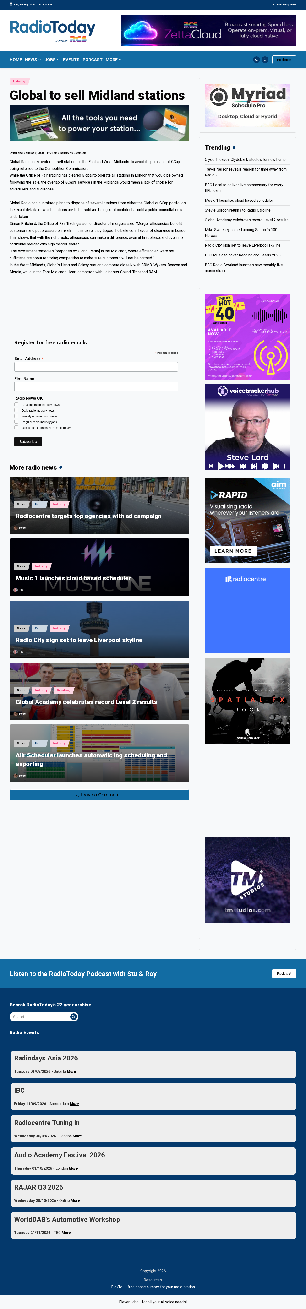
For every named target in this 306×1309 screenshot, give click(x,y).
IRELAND (282, 4)
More (71, 1071)
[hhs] (247, 700)
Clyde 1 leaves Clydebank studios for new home (245, 159)
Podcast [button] (284, 973)
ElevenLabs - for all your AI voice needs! (153, 1302)
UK (273, 4)
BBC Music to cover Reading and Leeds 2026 (243, 255)
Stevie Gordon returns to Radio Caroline (238, 210)
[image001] (247, 336)
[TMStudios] (247, 879)
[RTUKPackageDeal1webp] (99, 123)
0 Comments (78, 153)
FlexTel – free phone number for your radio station (153, 1287)
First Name (24, 379)
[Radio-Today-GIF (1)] (247, 610)
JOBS (293, 4)
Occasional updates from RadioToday (46, 427)
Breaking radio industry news (41, 405)
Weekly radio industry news (39, 416)
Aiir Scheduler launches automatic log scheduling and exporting (91, 759)
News (21, 504)
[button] (284, 59)
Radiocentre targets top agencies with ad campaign (88, 516)
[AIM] (247, 520)
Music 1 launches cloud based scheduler (73, 578)
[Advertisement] (99, 305)
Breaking (64, 690)
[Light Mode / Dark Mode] (256, 59)
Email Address (29, 358)
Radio (39, 504)
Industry (19, 81)
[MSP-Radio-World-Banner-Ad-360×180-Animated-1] (247, 105)
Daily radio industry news (38, 410)
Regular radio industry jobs (39, 422)
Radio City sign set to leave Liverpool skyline (79, 640)
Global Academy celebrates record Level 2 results (87, 702)
